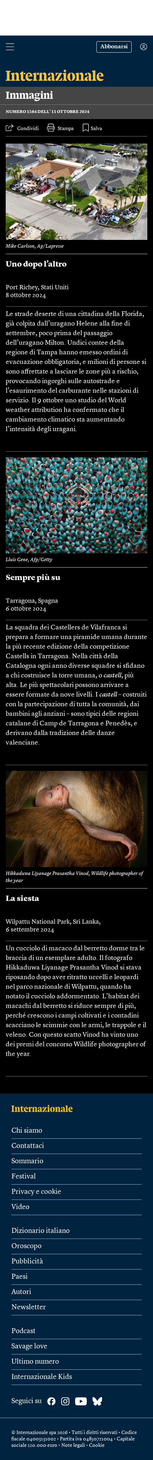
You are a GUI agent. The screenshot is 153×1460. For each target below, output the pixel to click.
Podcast (23, 1331)
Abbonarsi (114, 47)
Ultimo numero (35, 1361)
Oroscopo (26, 1246)
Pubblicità (27, 1261)
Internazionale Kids (41, 1377)
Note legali (73, 1445)
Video (20, 1207)
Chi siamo (26, 1130)
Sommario (27, 1161)
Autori (21, 1292)
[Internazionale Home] (44, 1108)
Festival (23, 1176)
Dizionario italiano (40, 1231)
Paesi (19, 1277)
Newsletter (28, 1307)
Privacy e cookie (36, 1192)
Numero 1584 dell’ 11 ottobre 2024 (47, 112)
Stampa (66, 128)
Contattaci (27, 1146)
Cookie (97, 1445)
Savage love (29, 1346)
